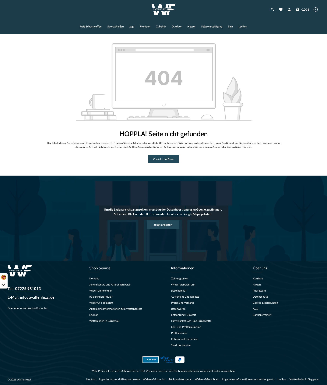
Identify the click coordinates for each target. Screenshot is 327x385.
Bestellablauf (178, 290)
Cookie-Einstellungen (265, 302)
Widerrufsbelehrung (183, 284)
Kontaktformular (37, 308)
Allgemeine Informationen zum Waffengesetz (115, 308)
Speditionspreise (181, 345)
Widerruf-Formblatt (101, 302)
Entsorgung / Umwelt (183, 314)
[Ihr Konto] (289, 9)
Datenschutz (260, 296)
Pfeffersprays (179, 332)
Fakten (257, 284)
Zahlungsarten (179, 278)
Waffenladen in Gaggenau (104, 320)
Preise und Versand (182, 302)
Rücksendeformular (101, 296)
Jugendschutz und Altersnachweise (109, 284)
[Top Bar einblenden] (315, 9)
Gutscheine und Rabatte (185, 296)
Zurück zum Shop (163, 159)
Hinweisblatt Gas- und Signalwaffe (191, 320)
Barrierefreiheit (262, 314)
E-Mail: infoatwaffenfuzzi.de (31, 297)
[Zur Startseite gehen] (163, 9)
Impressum (259, 290)
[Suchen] (272, 9)
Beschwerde (178, 308)
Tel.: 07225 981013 (24, 288)
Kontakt (94, 278)
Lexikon (93, 314)
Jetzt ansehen (163, 224)
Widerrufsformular (100, 290)
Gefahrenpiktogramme (184, 339)
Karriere (258, 278)
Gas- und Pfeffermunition (186, 326)
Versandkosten (154, 371)
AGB (255, 308)
